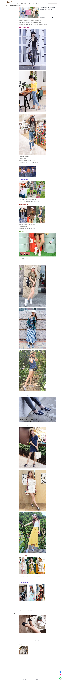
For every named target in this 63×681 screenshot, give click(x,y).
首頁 (6, 5)
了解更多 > (15, 613)
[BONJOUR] (11, 2)
